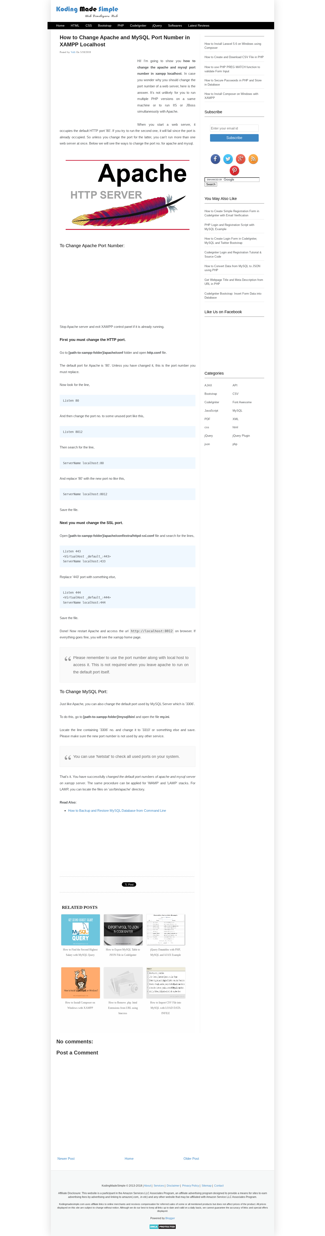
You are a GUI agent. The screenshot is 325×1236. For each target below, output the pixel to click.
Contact (219, 1185)
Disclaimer (173, 1185)
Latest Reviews (198, 25)
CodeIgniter (138, 25)
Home (60, 25)
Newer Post (66, 1158)
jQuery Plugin (241, 435)
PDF (207, 419)
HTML (75, 25)
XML (236, 419)
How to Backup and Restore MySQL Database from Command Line (117, 810)
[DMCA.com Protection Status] (162, 1228)
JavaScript (211, 410)
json (207, 444)
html (235, 427)
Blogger (170, 1218)
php (235, 444)
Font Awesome (242, 402)
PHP (121, 25)
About (147, 1185)
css (207, 427)
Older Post (191, 1158)
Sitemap (207, 1185)
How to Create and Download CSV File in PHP (234, 57)
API (235, 385)
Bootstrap (104, 25)
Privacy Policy (190, 1185)
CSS (89, 25)
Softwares (175, 25)
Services (159, 1185)
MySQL (237, 410)
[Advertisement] (97, 91)
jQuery (157, 25)
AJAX (208, 385)
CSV (236, 393)
